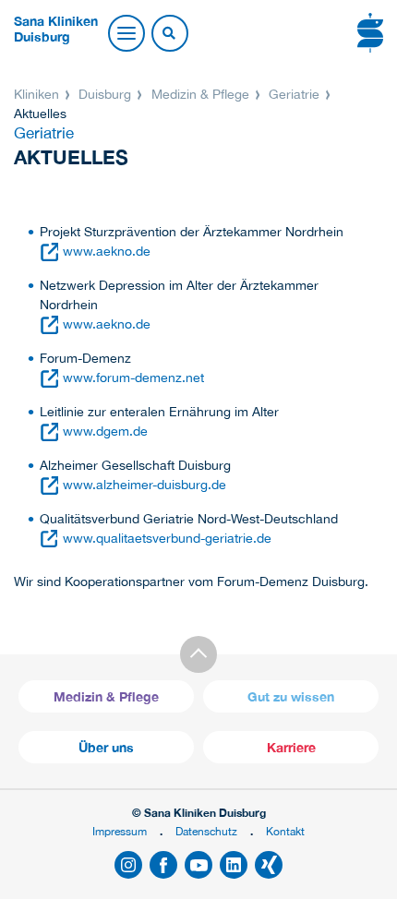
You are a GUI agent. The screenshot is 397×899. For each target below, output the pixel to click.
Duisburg (105, 94)
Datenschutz (206, 831)
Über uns (106, 747)
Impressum (119, 831)
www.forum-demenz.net (133, 377)
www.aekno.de (106, 251)
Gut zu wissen (290, 696)
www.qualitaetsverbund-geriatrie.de (167, 538)
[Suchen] (169, 34)
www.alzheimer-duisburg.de (144, 484)
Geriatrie (294, 94)
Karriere (291, 747)
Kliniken (38, 94)
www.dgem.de (105, 431)
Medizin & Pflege (200, 94)
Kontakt (285, 831)
